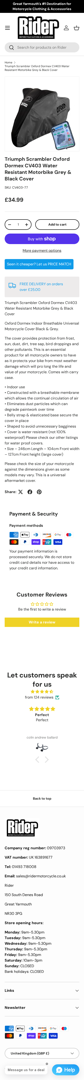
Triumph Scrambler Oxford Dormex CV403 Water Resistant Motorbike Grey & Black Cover (37, 68)
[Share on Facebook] (30, 492)
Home (8, 62)
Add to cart (57, 224)
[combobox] (42, 47)
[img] (42, 692)
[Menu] (7, 28)
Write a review (42, 622)
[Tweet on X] (20, 492)
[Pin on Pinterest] (39, 492)
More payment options (42, 250)
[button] (76, 28)
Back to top (42, 798)
